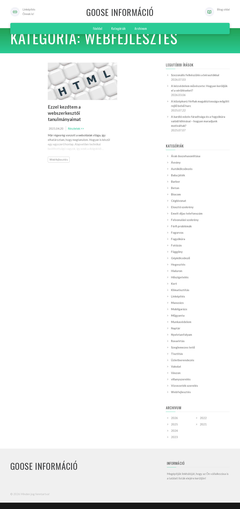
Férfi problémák (181, 226)
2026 (174, 418)
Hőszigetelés (179, 277)
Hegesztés (178, 264)
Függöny (177, 251)
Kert (174, 283)
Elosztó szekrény (182, 207)
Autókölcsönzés (181, 168)
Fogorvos (177, 232)
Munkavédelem (181, 322)
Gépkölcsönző (180, 258)
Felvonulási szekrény (185, 219)
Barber (175, 181)
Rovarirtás (177, 341)
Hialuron (176, 271)
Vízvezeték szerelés (184, 385)
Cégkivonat (178, 200)
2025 (174, 424)
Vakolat (176, 366)
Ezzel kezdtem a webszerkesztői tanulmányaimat (64, 113)
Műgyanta (177, 315)
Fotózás (176, 245)
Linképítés (178, 296)
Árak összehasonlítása (185, 156)
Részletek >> (76, 128)
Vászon (176, 373)
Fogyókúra (178, 239)
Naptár (175, 328)
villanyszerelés (180, 379)
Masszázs (177, 302)
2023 (174, 437)
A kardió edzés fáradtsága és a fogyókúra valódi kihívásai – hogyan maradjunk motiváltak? (198, 121)
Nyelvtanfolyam (181, 334)
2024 (174, 430)
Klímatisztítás (180, 290)
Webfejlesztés (59, 159)
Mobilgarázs (179, 309)
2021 (203, 424)
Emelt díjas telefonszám (186, 213)
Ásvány (176, 162)
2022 (203, 418)
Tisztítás (177, 353)
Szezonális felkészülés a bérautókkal (195, 75)
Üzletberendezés (182, 360)
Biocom (176, 194)
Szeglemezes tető (183, 347)
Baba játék (178, 175)
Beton (175, 188)
